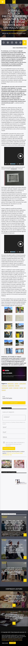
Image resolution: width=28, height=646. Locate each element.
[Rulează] (6, 164)
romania (3, 390)
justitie (10, 388)
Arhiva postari (14, 403)
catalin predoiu (22, 383)
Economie (4, 517)
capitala (16, 383)
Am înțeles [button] (12, 642)
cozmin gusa (4, 385)
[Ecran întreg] (22, 164)
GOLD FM (17, 385)
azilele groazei (10, 383)
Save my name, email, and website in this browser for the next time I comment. (15, 442)
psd (25, 388)
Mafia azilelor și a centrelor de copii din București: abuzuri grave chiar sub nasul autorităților (14, 599)
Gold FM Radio (12, 33)
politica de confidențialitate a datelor (12, 639)
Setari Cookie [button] (5, 643)
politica (21, 388)
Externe (4, 540)
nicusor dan (16, 388)
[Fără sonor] (20, 164)
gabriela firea (11, 385)
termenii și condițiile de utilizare (9, 639)
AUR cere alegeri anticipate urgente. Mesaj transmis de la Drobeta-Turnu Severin (14, 571)
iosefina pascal (5, 388)
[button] (20, 156)
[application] (14, 156)
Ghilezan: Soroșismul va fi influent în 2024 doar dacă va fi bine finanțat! (14, 617)
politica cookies (18, 640)
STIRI (14, 8)
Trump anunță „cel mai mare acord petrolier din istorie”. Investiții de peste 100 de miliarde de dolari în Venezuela (14, 548)
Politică (4, 563)
